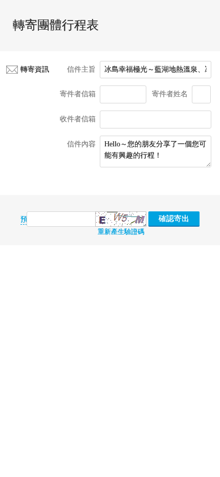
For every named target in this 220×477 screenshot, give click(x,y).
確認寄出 (174, 218)
